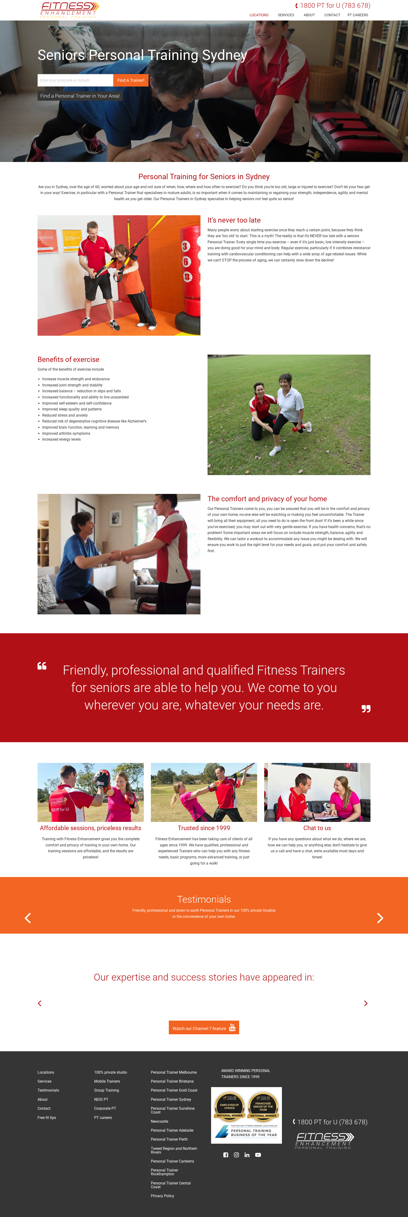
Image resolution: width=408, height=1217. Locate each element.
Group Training (106, 1090)
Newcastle (159, 1121)
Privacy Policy (162, 1196)
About (309, 15)
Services (286, 15)
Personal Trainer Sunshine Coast (173, 1110)
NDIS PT (101, 1099)
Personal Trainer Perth (169, 1139)
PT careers (358, 15)
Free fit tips (47, 1117)
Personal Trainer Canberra (172, 1161)
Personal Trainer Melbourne (174, 1072)
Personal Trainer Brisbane (172, 1081)
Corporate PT (105, 1108)
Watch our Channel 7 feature (200, 1028)
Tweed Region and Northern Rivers (174, 1150)
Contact (332, 15)
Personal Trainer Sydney (171, 1099)
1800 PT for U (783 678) (335, 5)
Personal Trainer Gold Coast (174, 1090)
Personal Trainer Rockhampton (164, 1172)
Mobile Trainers (107, 1081)
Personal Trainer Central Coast (171, 1185)
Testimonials (48, 1090)
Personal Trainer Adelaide (172, 1130)
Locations (259, 15)
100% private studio (110, 1072)
